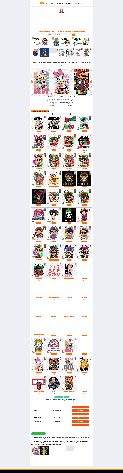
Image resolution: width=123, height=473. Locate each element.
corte (33, 441)
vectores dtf (49, 444)
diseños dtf (39, 441)
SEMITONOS (61, 3)
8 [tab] (65, 92)
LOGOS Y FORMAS (39, 278)
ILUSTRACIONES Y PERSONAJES (53, 186)
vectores (41, 444)
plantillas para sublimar (69, 443)
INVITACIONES (69, 3)
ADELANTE (66, 396)
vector (34, 444)
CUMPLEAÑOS (84, 297)
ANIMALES (38, 131)
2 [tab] (56, 92)
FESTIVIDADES (69, 131)
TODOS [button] (68, 114)
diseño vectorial (46, 441)
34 (62, 396)
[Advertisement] (61, 21)
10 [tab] (68, 92)
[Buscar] (81, 4)
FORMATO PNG (54, 3)
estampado (71, 441)
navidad (86, 441)
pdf (41, 443)
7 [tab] (63, 92)
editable (58, 441)
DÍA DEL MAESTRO (38, 168)
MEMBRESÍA (76, 3)
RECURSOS (74, 471)
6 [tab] (62, 92)
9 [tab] (66, 92)
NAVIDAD (54, 278)
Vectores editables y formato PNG (40, 111)
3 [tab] (58, 92)
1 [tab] (55, 92)
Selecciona (80, 406)
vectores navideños (56, 444)
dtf (52, 441)
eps (64, 441)
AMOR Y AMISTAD (38, 297)
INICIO (42, 3)
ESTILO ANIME (84, 278)
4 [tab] (59, 92)
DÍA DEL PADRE (54, 335)
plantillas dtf (48, 442)
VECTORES (47, 3)
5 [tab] (61, 92)
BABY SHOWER (54, 131)
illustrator (80, 441)
